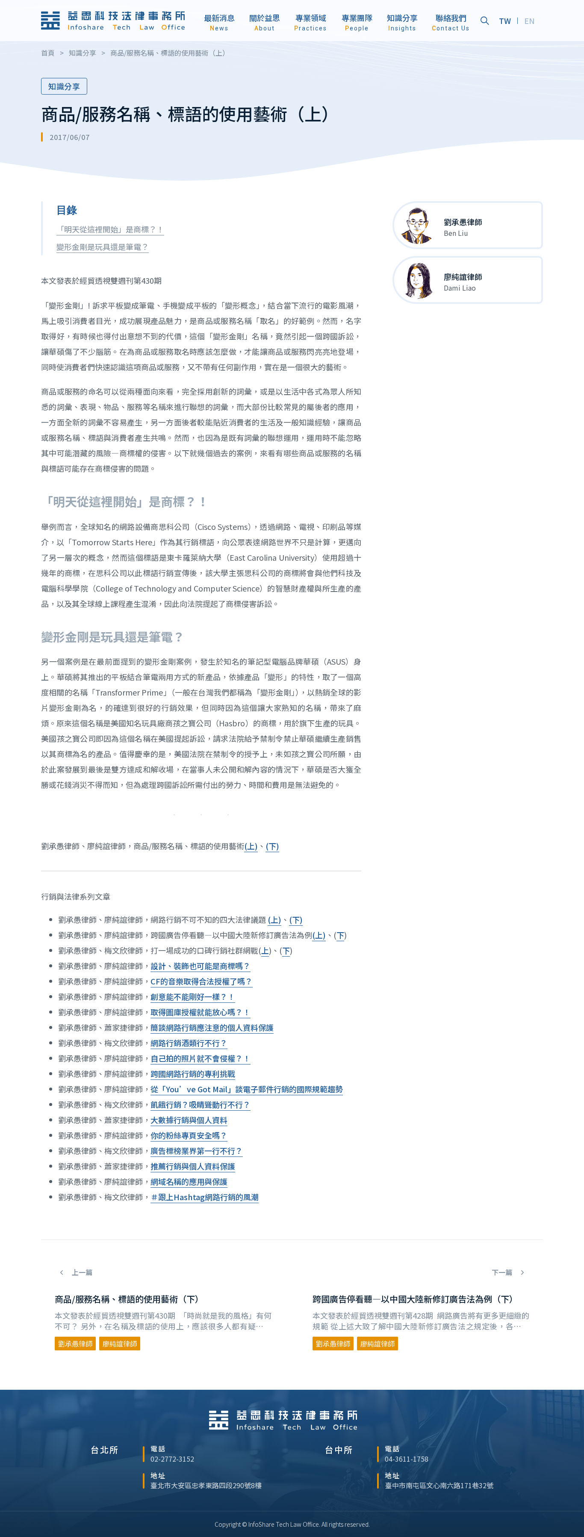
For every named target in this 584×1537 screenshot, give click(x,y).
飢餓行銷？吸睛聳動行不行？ (200, 1104)
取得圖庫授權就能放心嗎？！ (200, 1011)
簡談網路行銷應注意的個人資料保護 (212, 1027)
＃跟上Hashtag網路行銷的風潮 (204, 1196)
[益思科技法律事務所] (113, 20)
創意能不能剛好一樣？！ (192, 996)
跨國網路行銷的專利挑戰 (192, 1073)
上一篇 (81, 1272)
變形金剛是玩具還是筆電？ (102, 246)
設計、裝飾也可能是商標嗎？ (200, 965)
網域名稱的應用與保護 (188, 1181)
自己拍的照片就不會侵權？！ (200, 1058)
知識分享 (64, 86)
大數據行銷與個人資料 (188, 1119)
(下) (272, 845)
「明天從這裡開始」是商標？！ (110, 229)
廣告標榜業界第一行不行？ (196, 1150)
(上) (251, 845)
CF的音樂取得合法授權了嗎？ (201, 981)
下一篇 (503, 1272)
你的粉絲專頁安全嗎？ (188, 1135)
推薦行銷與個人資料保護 (192, 1165)
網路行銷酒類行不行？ (188, 1042)
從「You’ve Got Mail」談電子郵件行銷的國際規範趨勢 (246, 1088)
